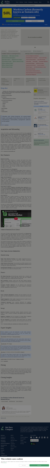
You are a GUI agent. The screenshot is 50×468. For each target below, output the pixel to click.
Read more (5, 462)
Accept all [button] (39, 465)
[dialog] (25, 462)
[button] (24, 465)
